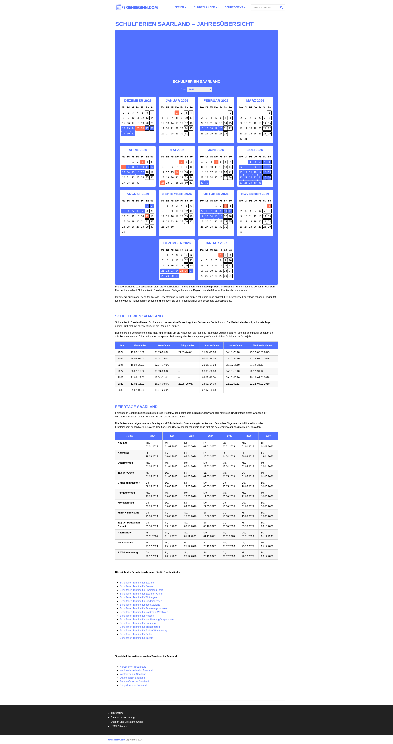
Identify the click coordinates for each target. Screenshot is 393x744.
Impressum (117, 713)
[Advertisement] (196, 56)
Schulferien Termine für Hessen (137, 615)
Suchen (282, 7)
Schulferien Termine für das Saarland (140, 604)
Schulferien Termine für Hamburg (138, 623)
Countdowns (234, 7)
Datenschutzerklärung (123, 717)
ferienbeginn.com (116, 739)
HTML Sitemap (119, 726)
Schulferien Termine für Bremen (137, 586)
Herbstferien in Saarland (133, 666)
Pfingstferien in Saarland (133, 685)
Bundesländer (204, 7)
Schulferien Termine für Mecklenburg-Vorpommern (147, 619)
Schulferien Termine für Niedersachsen (141, 601)
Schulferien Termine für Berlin (136, 634)
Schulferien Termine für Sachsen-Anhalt (141, 593)
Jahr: (183, 89)
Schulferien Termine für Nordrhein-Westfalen (144, 612)
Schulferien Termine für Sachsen (137, 582)
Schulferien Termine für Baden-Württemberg (143, 630)
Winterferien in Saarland (133, 674)
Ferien (179, 7)
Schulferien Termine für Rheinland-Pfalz (141, 590)
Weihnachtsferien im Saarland (136, 670)
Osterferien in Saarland (132, 677)
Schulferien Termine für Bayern (136, 638)
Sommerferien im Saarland (134, 681)
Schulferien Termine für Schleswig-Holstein (143, 608)
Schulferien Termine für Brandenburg (140, 627)
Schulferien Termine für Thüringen (138, 597)
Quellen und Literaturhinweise (127, 722)
